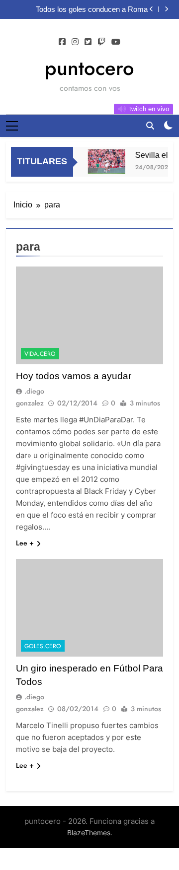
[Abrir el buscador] (150, 126)
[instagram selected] (75, 42)
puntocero (89, 68)
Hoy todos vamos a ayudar (73, 376)
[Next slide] (166, 9)
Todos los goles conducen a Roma (92, 9)
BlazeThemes (88, 832)
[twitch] (101, 42)
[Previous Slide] (151, 9)
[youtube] (115, 42)
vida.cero (40, 353)
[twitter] (88, 42)
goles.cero (42, 646)
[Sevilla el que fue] (105, 161)
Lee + (25, 543)
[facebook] (62, 42)
